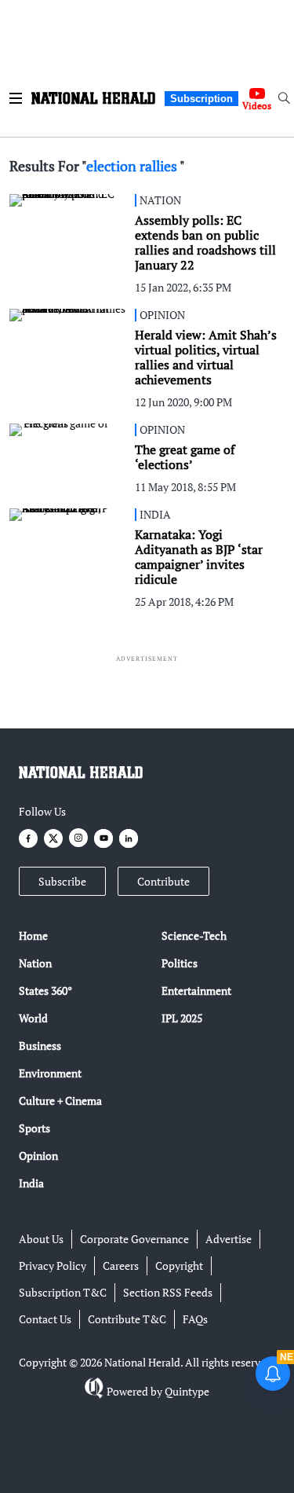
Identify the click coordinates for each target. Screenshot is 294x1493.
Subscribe (62, 881)
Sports (34, 1128)
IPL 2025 (182, 1018)
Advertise (228, 1238)
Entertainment (196, 990)
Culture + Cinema (60, 1100)
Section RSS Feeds (167, 1292)
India (31, 1183)
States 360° (45, 990)
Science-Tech (194, 935)
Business (40, 1045)
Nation (35, 963)
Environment (50, 1073)
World (33, 1018)
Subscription (201, 99)
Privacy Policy (52, 1265)
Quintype (187, 1391)
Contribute (163, 881)
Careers (121, 1265)
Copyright (179, 1265)
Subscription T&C (63, 1292)
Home (33, 935)
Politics (180, 963)
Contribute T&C (127, 1318)
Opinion (38, 1155)
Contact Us (45, 1318)
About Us (41, 1238)
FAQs (195, 1318)
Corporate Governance (134, 1238)
